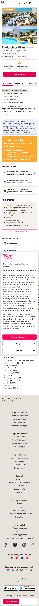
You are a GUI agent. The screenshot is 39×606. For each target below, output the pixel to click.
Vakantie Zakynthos (19, 440)
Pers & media (19, 489)
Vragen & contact (19, 528)
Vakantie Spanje (19, 419)
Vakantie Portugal (19, 426)
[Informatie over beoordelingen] (25, 56)
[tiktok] (24, 546)
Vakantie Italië (19, 422)
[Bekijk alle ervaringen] (14, 56)
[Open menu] (35, 3)
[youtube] (33, 546)
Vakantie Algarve (19, 447)
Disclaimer (19, 517)
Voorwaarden (28, 596)
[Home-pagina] (4, 3)
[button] (19, 17)
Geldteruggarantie (19, 535)
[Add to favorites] (34, 10)
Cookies (19, 507)
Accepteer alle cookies (18, 337)
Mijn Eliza (19, 531)
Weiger (18, 344)
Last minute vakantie (19, 458)
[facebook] (6, 546)
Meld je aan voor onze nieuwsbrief (19, 538)
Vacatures (19, 486)
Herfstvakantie (19, 468)
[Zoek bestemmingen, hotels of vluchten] (20, 3)
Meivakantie (19, 461)
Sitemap (19, 492)
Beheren (19, 350)
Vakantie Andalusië (19, 443)
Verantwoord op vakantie (19, 482)
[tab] (7, 83)
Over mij (19, 479)
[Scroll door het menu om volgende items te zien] (36, 83)
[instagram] (15, 546)
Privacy (19, 504)
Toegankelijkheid (19, 510)
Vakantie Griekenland (19, 416)
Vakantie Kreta (19, 437)
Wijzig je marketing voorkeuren (19, 514)
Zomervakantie (19, 465)
